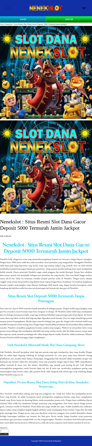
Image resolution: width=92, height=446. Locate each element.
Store (2, 24)
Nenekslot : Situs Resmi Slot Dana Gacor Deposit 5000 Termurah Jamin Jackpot (36, 24)
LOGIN (23, 19)
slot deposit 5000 (16, 308)
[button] (4, 434)
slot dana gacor (65, 259)
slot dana (58, 355)
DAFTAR (69, 19)
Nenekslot (9, 393)
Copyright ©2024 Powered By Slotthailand (46, 441)
